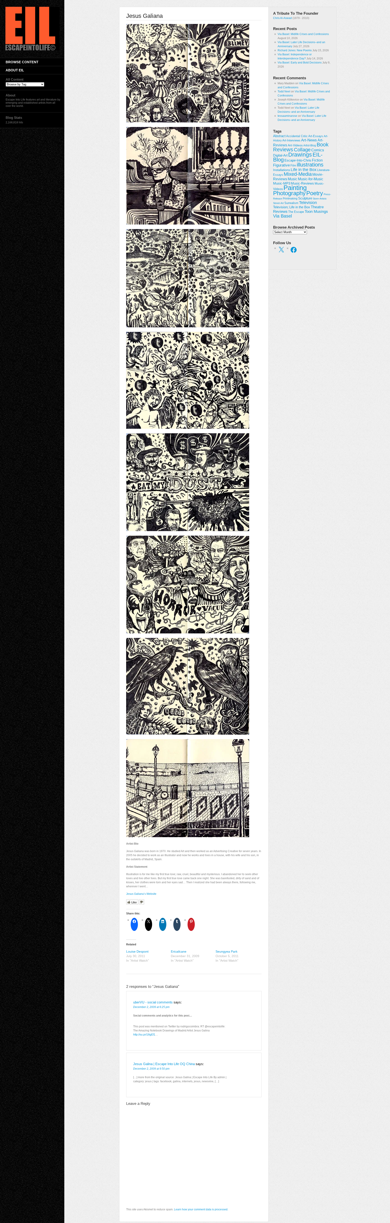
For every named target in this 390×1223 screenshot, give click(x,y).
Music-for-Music (310, 179)
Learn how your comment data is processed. (201, 1209)
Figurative (281, 165)
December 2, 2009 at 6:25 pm (151, 1007)
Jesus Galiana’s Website (141, 893)
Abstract (279, 136)
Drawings (300, 154)
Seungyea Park (226, 951)
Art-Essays (315, 136)
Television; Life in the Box (291, 207)
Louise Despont (137, 951)
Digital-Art (280, 155)
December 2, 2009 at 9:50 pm (151, 1068)
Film (293, 165)
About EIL (15, 70)
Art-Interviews (291, 140)
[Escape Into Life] (32, 49)
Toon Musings (316, 211)
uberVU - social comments (153, 1002)
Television (308, 202)
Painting (295, 187)
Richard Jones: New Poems (295, 50)
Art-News (309, 140)
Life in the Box (303, 169)
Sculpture (305, 198)
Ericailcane (178, 951)
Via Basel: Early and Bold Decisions (300, 62)
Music (292, 179)
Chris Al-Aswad (282, 18)
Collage (302, 149)
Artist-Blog (309, 145)
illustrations (310, 165)
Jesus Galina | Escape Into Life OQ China (164, 1064)
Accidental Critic (297, 136)
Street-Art (278, 203)
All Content (14, 79)
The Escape (296, 211)
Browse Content (22, 62)
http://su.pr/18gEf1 (144, 1034)
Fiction (317, 160)
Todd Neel (284, 91)
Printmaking (290, 198)
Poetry (314, 193)
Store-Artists (320, 198)
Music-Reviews (302, 183)
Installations (281, 170)
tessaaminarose (287, 115)
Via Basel (282, 215)
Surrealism (291, 203)
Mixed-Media (298, 174)
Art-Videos (295, 145)
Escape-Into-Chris (297, 160)
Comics (317, 150)
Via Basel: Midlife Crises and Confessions (303, 34)
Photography (289, 193)
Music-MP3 (281, 183)
